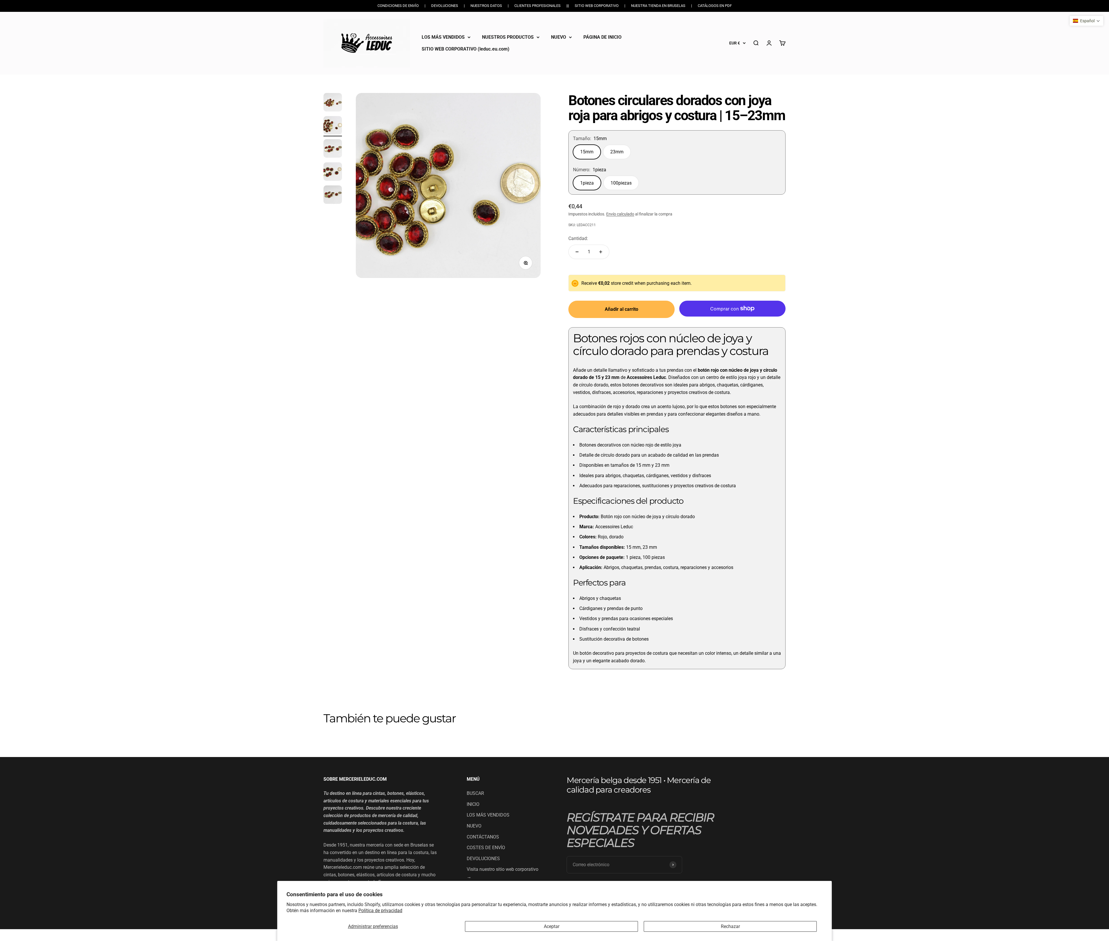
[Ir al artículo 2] (332, 126)
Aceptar (551, 926)
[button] (1086, 20)
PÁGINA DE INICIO (602, 37)
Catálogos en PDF (715, 5)
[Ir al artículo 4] (332, 172)
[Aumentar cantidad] (600, 252)
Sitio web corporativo (597, 5)
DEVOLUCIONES (483, 858)
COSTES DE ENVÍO (486, 847)
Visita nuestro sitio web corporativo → (502, 872)
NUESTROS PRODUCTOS (508, 37)
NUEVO (558, 37)
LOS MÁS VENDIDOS (443, 37)
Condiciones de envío (398, 5)
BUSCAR (475, 793)
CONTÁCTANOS (483, 837)
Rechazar (730, 926)
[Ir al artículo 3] (332, 149)
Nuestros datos (486, 5)
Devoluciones (444, 5)
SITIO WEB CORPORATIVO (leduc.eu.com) (465, 49)
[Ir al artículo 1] (332, 103)
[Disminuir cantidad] (577, 252)
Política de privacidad (380, 910)
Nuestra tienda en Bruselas (658, 5)
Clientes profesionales (537, 5)
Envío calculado (620, 214)
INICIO (473, 804)
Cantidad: (578, 238)
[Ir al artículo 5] (332, 195)
